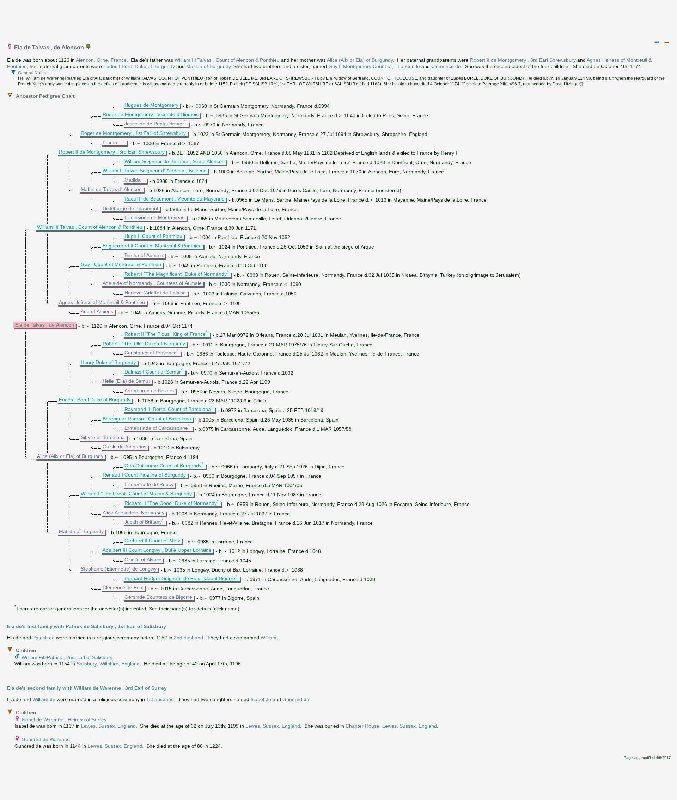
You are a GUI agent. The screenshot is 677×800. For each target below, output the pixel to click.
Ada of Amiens (97, 311)
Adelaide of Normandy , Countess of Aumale (152, 283)
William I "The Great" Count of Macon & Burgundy (136, 493)
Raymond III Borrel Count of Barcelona (167, 409)
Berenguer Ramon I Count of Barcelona (147, 419)
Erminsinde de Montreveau (154, 217)
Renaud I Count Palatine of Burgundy (144, 475)
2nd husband (188, 637)
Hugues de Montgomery (151, 105)
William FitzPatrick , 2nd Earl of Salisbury (67, 657)
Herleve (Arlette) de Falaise (155, 292)
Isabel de (261, 699)
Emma (110, 142)
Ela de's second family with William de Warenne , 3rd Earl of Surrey (87, 688)
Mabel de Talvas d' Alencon (111, 189)
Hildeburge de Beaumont (130, 208)
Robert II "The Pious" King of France (165, 334)
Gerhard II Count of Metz (152, 540)
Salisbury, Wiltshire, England (108, 664)
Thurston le (407, 66)
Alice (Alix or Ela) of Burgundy (360, 60)
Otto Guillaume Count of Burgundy (162, 465)
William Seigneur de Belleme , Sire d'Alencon (174, 161)
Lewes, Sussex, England (108, 726)
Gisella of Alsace (142, 559)
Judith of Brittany (143, 522)
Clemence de (446, 66)
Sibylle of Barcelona (103, 437)
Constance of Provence (150, 353)
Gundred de (295, 699)
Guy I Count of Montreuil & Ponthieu (121, 264)
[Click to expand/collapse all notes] (656, 42)
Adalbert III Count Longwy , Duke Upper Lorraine (157, 550)
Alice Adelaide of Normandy (133, 512)
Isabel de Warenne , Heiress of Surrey (64, 719)
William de (43, 699)
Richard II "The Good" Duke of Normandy (170, 503)
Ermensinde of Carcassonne (156, 428)
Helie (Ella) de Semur (126, 381)
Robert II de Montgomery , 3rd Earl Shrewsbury (523, 60)
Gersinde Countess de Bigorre (158, 597)
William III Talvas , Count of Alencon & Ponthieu (227, 60)
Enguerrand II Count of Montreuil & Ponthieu (152, 246)
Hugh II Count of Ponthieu (153, 236)
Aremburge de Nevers (149, 390)
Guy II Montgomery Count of (360, 66)
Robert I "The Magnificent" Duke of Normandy (175, 274)
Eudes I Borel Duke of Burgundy (139, 66)
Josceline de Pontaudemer (154, 123)
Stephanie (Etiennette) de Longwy (119, 569)
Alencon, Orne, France (101, 60)
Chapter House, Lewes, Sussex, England (391, 726)
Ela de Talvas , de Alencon (44, 325)
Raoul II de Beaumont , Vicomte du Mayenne (174, 199)
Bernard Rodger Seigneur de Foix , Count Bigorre (179, 578)
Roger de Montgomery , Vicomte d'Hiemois (151, 114)
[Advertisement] (339, 19)
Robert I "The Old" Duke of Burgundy (144, 343)
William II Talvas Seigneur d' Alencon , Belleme (155, 170)
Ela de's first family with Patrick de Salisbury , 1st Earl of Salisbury (86, 626)
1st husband (160, 699)
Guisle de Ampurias (124, 446)
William (268, 637)
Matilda (132, 180)
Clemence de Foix (123, 587)
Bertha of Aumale (143, 255)
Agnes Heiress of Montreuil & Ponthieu (102, 302)
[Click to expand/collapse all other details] (666, 42)
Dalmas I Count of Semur (152, 372)
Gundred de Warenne (46, 739)
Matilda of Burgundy (208, 66)
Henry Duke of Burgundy (108, 362)
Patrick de (43, 637)
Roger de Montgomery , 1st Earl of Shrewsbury (133, 133)
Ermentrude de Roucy (148, 484)
